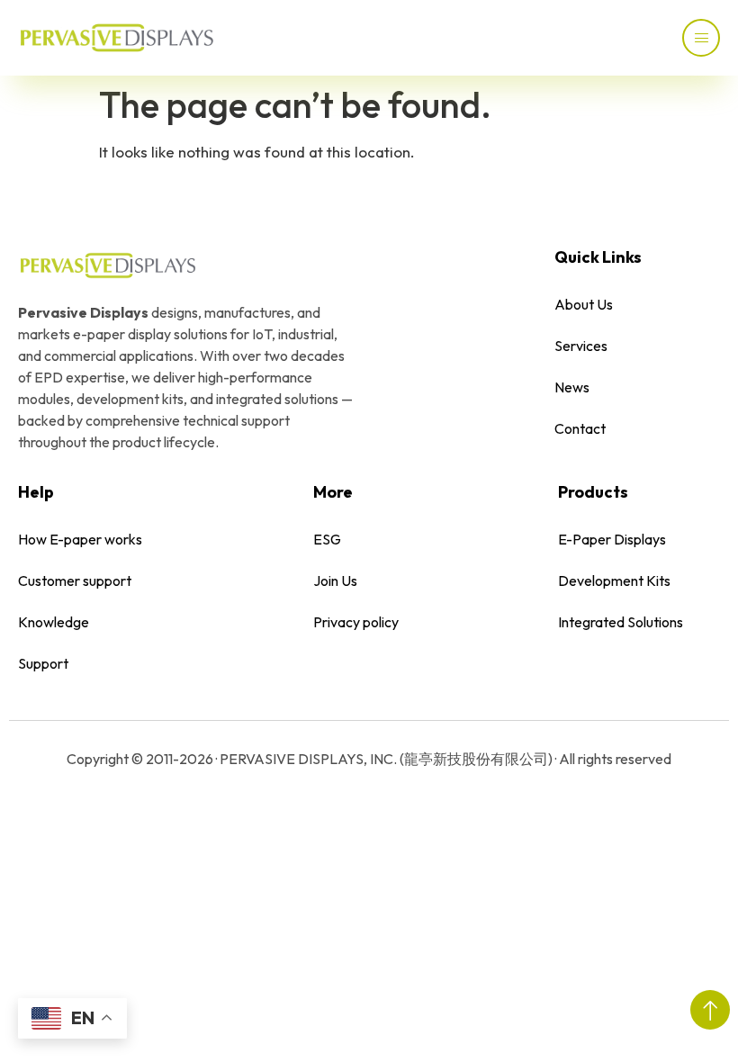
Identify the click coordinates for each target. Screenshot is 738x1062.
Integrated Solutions (620, 622)
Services (581, 346)
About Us (583, 304)
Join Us (335, 581)
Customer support (74, 581)
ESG (327, 539)
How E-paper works (80, 539)
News (572, 387)
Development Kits (614, 581)
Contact (580, 428)
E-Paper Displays (612, 539)
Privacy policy (356, 622)
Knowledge (53, 622)
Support (43, 663)
